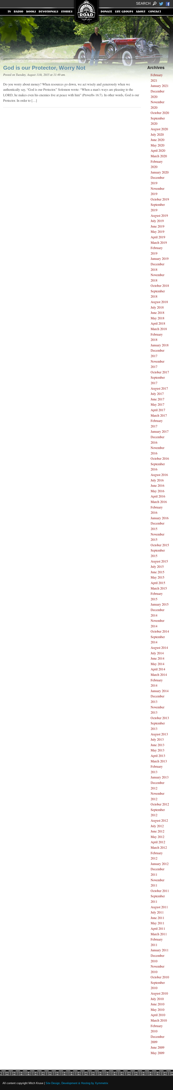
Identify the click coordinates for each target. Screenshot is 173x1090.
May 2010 (157, 1009)
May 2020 (157, 145)
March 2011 (159, 934)
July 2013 (157, 739)
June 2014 (157, 658)
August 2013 (159, 734)
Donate (106, 12)
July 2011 (157, 912)
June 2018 (157, 312)
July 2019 (157, 220)
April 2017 (158, 410)
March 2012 (159, 847)
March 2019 (159, 242)
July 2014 (157, 653)
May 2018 (157, 318)
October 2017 (160, 372)
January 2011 (160, 950)
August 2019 (159, 215)
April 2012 (158, 842)
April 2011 (158, 928)
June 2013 (157, 745)
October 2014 (160, 631)
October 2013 (160, 718)
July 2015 (157, 566)
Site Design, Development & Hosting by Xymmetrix (77, 1083)
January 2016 (160, 518)
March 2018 (159, 329)
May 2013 (157, 750)
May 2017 (157, 404)
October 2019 (160, 199)
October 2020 (160, 112)
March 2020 (159, 156)
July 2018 (157, 307)
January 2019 (160, 258)
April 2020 (158, 150)
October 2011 (160, 890)
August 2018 (159, 302)
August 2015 (159, 561)
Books (31, 12)
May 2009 (157, 1053)
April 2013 (158, 755)
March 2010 (159, 1020)
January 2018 (160, 345)
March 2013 (159, 761)
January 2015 (160, 604)
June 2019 (157, 226)
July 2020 (157, 134)
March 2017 (159, 415)
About (140, 12)
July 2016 (157, 480)
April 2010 (158, 1015)
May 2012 (157, 836)
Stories (66, 12)
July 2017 (157, 393)
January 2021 (160, 85)
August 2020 (159, 129)
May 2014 (157, 664)
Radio (18, 12)
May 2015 (157, 577)
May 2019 (157, 231)
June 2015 (157, 572)
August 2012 (159, 820)
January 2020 (160, 172)
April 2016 (158, 496)
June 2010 (157, 1004)
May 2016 (157, 491)
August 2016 (159, 474)
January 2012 (160, 863)
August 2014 (159, 647)
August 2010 (159, 993)
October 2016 (160, 458)
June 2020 (157, 139)
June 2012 (157, 831)
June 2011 (157, 917)
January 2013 (160, 777)
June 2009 (157, 1047)
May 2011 (157, 923)
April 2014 (158, 669)
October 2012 (160, 804)
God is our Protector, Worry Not (44, 68)
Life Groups (124, 12)
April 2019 (158, 237)
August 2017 (159, 388)
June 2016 (157, 485)
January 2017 (160, 431)
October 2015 (160, 545)
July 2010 (157, 998)
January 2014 (160, 691)
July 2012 (157, 826)
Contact (154, 12)
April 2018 (158, 323)
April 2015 (158, 582)
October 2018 (160, 285)
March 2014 (159, 674)
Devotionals (48, 12)
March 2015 (159, 588)
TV (9, 12)
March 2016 (159, 501)
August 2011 (159, 907)
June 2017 (157, 399)
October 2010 (160, 977)
